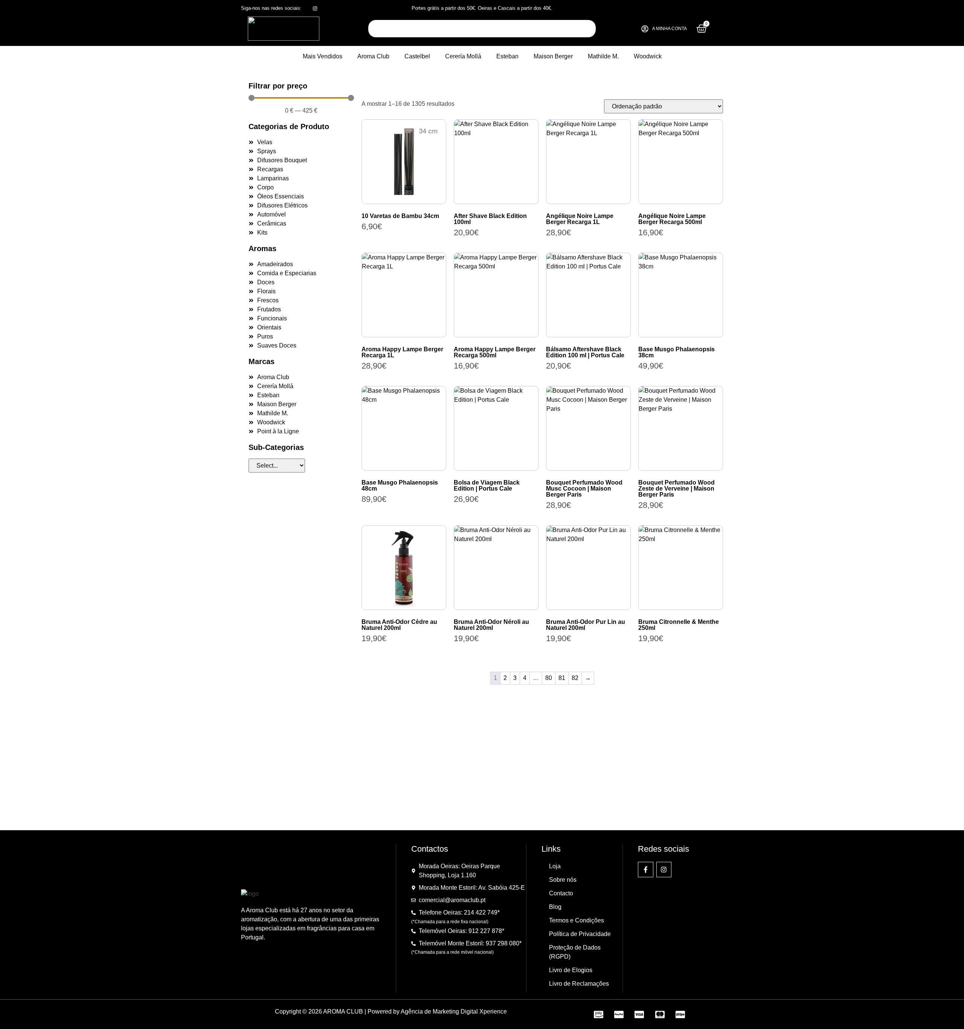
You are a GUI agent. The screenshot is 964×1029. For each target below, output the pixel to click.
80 (548, 678)
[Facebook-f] (645, 869)
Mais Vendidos (322, 56)
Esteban (507, 56)
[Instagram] (664, 869)
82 (575, 678)
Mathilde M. (603, 56)
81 (561, 678)
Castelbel (417, 56)
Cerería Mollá (463, 56)
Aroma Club (373, 56)
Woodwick (648, 56)
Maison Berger (553, 56)
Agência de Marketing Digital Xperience (454, 1011)
